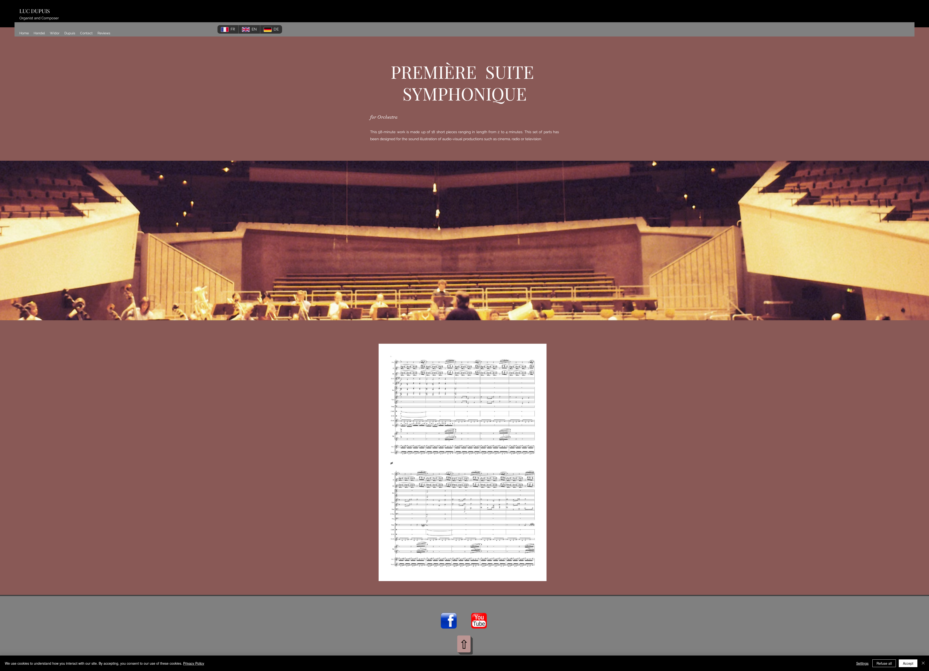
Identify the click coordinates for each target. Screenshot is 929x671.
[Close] (923, 663)
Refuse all (884, 663)
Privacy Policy (193, 663)
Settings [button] (862, 663)
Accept (908, 663)
